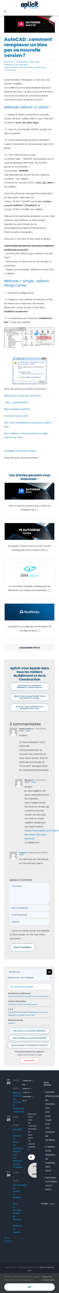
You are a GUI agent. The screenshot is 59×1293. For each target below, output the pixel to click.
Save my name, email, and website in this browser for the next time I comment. (29, 934)
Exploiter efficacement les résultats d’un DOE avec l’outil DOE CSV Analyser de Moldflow (48, 1116)
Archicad (37, 996)
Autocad (12, 996)
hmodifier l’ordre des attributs (20, 451)
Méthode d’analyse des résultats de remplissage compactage (18, 1102)
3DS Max (45, 996)
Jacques (23, 852)
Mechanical (32, 1004)
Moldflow (12, 1004)
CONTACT (26, 1093)
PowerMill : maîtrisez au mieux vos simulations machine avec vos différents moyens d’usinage (18, 1148)
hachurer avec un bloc (16, 415)
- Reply (27, 730)
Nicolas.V (11, 61)
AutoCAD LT (23, 67)
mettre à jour (40, 67)
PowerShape (33, 1012)
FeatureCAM (22, 1012)
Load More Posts (29, 647)
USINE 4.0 (26, 1089)
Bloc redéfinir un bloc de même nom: (24, 433)
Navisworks (27, 996)
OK (29, 1287)
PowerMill (12, 1012)
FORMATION (27, 1081)
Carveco (43, 1012)
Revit (19, 996)
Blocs (31, 67)
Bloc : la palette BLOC (16, 402)
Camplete (20, 1015)
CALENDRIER (27, 1096)
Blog (26, 64)
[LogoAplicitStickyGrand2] (29, 2)
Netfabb (11, 1015)
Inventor (11, 1023)
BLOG (24, 1100)
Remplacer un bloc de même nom (22, 395)
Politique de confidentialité (47, 1278)
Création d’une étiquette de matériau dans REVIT (48, 1158)
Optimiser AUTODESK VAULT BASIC (48, 1183)
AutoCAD (19, 64)
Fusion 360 (21, 1004)
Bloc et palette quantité (17, 409)
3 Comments (10, 70)
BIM (24, 1085)
